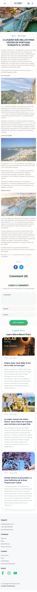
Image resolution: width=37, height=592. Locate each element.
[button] (28, 3)
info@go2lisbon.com (7, 524)
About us (4, 538)
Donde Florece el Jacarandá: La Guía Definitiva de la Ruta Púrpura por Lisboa (18, 480)
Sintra (3, 106)
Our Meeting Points (7, 529)
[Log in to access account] (32, 3)
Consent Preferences (8, 586)
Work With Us (5, 544)
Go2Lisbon (10, 254)
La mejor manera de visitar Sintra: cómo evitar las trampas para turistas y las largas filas (18, 421)
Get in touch (5, 555)
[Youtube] (15, 573)
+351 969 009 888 (6, 527)
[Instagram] (9, 573)
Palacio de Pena (27, 123)
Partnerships (5, 561)
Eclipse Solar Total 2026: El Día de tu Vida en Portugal (17, 364)
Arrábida (11, 163)
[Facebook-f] (2, 573)
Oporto (13, 222)
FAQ (2, 558)
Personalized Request (8, 563)
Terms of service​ (6, 546)
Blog (14, 36)
